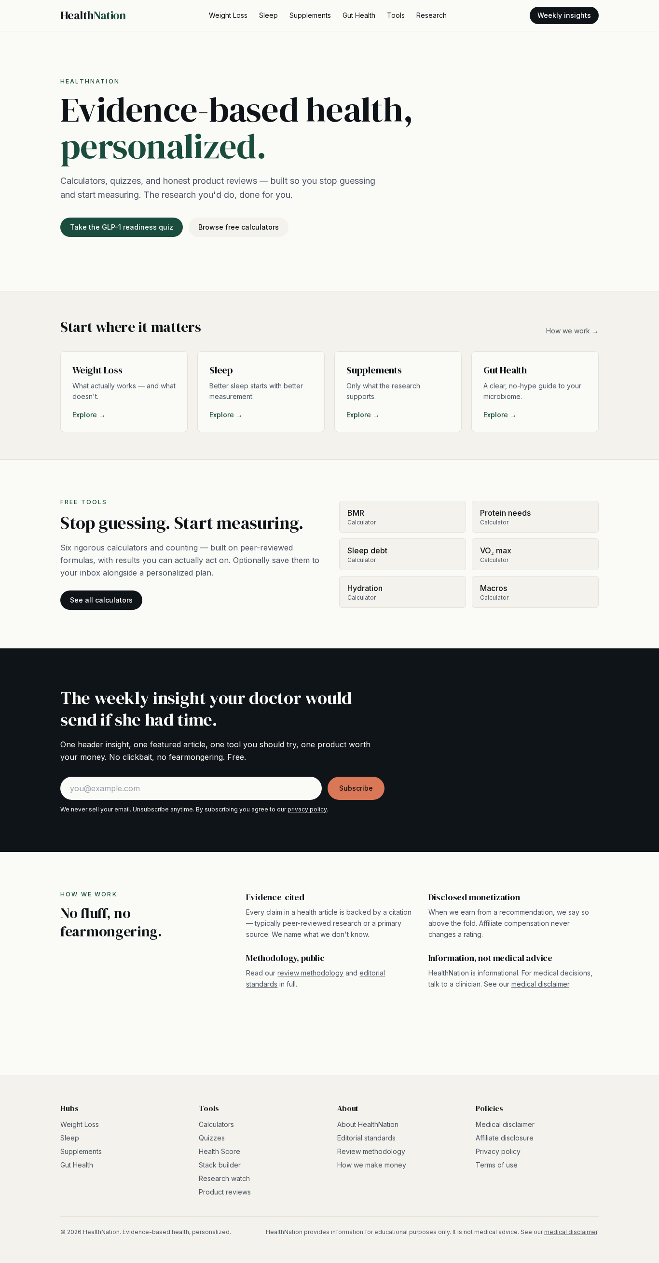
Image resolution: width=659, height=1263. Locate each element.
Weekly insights (564, 15)
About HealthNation (367, 1124)
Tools (396, 15)
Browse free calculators (238, 227)
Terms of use (497, 1165)
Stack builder (220, 1165)
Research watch (224, 1178)
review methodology (310, 973)
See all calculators (101, 600)
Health (93, 15)
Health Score (219, 1151)
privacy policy (307, 809)
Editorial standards (366, 1138)
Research (431, 15)
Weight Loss (228, 15)
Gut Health (359, 15)
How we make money (371, 1165)
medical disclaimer (540, 984)
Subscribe (356, 788)
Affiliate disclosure (505, 1138)
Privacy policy (498, 1151)
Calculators (216, 1124)
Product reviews (225, 1192)
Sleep (268, 15)
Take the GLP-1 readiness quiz (121, 227)
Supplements (310, 15)
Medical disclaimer (505, 1124)
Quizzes (212, 1138)
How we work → (572, 331)
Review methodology (371, 1151)
